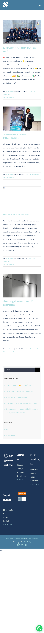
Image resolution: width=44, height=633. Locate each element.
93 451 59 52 (34, 484)
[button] (39, 628)
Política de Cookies (32, 538)
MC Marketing (27, 542)
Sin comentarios (34, 174)
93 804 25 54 (7, 525)
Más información (8, 97)
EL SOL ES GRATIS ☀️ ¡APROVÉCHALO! (19, 385)
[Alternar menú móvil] (40, 5)
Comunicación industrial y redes (17, 214)
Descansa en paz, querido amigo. (17, 397)
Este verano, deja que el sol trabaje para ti (21, 391)
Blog (31, 91)
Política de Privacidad (20, 538)
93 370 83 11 (21, 480)
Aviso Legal (9, 538)
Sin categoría (10, 435)
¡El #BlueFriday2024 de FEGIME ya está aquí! (21, 403)
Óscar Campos (10, 91)
